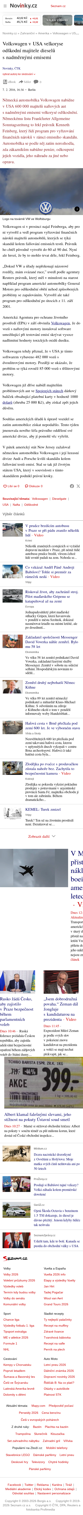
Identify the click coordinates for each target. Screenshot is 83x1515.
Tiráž (68, 1484)
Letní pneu (67, 1455)
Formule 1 (10, 1343)
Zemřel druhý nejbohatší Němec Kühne (50, 685)
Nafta (16, 504)
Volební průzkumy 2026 (19, 1280)
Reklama (43, 1484)
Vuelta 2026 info (55, 1274)
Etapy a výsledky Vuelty (59, 1280)
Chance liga (11, 1319)
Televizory (38, 1462)
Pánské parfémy (40, 1469)
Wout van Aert (53, 1298)
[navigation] (5, 6)
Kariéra (57, 1484)
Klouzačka (57, 1434)
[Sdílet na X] (78, 486)
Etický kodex (42, 1489)
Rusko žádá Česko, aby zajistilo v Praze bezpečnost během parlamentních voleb (16, 1011)
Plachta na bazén (56, 1426)
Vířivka (68, 1441)
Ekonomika (32, 652)
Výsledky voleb (13, 1286)
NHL (6, 1349)
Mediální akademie (18, 1489)
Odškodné (31, 504)
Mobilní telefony (56, 1448)
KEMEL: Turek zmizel (43, 809)
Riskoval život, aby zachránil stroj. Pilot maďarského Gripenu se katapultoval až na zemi (52, 596)
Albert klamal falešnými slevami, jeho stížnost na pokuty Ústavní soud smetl (37, 1116)
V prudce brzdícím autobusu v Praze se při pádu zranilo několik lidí (52, 530)
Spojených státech (49, 390)
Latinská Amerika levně (18, 1388)
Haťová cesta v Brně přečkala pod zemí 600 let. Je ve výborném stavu (52, 725)
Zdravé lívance (54, 1331)
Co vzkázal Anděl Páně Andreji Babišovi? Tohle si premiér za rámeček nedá (49, 572)
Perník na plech (54, 1349)
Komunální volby (14, 1304)
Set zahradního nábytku (23, 1441)
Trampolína (23, 1434)
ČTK (17, 68)
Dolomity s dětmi (14, 1394)
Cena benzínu (51, 1412)
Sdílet (27, 82)
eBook (12, 82)
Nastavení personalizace (54, 1493)
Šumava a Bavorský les (19, 1376)
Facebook (14, 1484)
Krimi (28, 540)
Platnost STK (52, 1394)
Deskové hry (19, 1462)
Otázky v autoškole (56, 1388)
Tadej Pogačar (53, 1292)
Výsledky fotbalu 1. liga (18, 1325)
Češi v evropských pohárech (40, 1419)
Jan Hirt (49, 1286)
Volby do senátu (14, 1298)
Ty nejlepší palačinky (58, 1319)
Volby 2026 (10, 1274)
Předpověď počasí (61, 1405)
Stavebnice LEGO (18, 1455)
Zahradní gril (51, 1441)
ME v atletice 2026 (15, 1337)
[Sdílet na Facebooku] (72, 486)
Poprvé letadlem (14, 1370)
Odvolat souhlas (23, 1493)
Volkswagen (60, 322)
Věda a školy (33, 733)
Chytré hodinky (58, 1462)
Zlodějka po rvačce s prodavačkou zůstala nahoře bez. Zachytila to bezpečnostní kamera (51, 768)
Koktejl (29, 778)
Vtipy (28, 582)
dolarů (7, 402)
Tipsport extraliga (15, 1331)
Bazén (37, 1426)
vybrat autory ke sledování (18, 74)
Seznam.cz (58, 6)
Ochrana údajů (64, 1489)
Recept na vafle (54, 1343)
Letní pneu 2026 (55, 1364)
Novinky (8, 68)
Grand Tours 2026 (56, 1304)
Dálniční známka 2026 (59, 1370)
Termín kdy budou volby (19, 1292)
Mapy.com (38, 1405)
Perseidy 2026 (28, 1412)
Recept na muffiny (56, 1325)
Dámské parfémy (44, 1455)
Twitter (28, 1484)
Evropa (29, 606)
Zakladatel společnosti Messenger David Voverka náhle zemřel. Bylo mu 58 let (51, 641)
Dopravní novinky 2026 (59, 1376)
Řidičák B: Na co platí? (59, 1382)
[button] (41, 191)
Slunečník (40, 1434)
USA (6, 504)
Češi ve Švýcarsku (15, 1382)
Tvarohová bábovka (57, 1337)
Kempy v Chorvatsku (17, 1364)
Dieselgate (59, 498)
